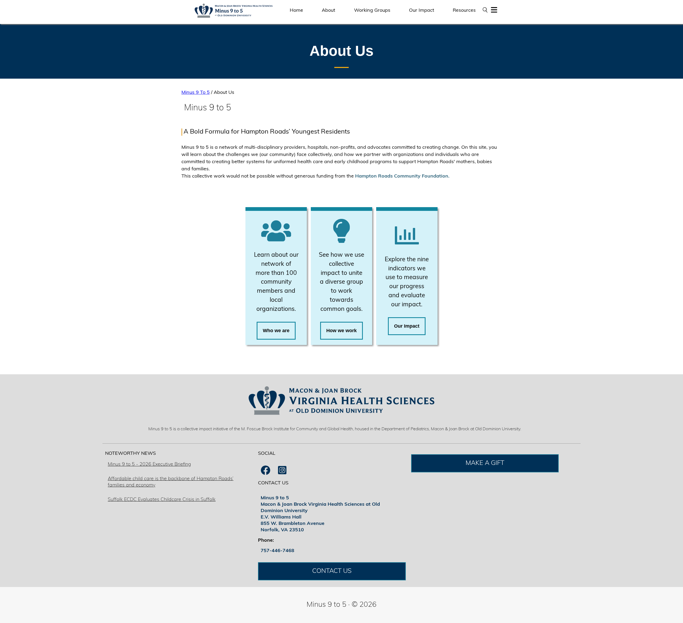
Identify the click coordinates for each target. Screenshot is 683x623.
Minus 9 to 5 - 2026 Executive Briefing (149, 464)
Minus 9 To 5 (195, 92)
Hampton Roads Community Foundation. (402, 176)
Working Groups (372, 10)
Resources (464, 10)
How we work (341, 330)
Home (296, 10)
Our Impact (421, 10)
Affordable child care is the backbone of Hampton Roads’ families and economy (170, 482)
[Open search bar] (485, 10)
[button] (494, 11)
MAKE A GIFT (485, 463)
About (328, 10)
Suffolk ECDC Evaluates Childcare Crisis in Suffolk (162, 499)
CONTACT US (332, 571)
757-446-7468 (277, 551)
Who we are (276, 330)
